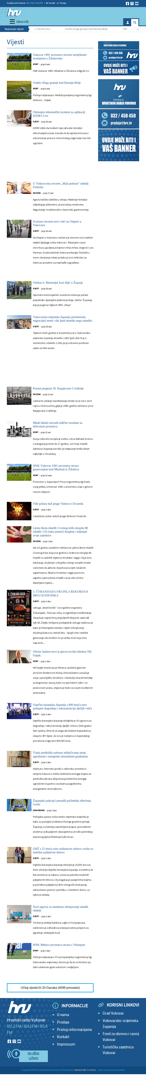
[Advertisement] (50, 167)
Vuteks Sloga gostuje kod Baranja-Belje (77, 29)
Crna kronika (39, 810)
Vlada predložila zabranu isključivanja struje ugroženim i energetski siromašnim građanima (60, 754)
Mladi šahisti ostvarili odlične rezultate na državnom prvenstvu (57, 424)
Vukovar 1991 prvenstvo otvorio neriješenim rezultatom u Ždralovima (59, 56)
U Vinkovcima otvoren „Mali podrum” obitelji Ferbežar (60, 185)
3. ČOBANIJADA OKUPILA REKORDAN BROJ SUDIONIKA (60, 593)
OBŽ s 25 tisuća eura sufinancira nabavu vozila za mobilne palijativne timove (63, 850)
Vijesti (36, 122)
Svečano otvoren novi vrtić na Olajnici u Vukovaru (57, 223)
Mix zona (37, 193)
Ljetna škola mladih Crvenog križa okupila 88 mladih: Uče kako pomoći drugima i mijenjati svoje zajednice (60, 531)
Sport (35, 64)
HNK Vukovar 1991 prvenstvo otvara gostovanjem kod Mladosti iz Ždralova (56, 467)
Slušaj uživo (33, 1056)
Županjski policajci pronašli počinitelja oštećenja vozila (62, 802)
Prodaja (62, 3)
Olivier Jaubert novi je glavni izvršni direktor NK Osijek (62, 653)
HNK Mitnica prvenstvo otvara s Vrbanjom (59, 944)
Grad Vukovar (113, 1013)
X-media (91, 1070)
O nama (63, 1014)
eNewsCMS (80, 1070)
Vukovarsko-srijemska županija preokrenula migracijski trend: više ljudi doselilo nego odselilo (62, 318)
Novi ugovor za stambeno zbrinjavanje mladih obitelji (60, 908)
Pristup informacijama (74, 1029)
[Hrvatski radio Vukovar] (14, 12)
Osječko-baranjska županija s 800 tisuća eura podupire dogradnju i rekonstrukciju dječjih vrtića (62, 706)
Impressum (66, 1044)
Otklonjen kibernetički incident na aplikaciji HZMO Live (59, 114)
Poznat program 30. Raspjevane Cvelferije (58, 388)
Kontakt (51, 3)
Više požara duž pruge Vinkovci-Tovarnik (58, 503)
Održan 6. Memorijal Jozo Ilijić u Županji (58, 282)
